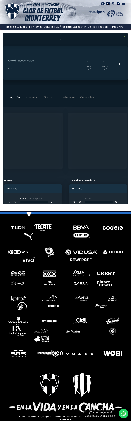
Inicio (8, 27)
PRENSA (113, 27)
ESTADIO (106, 27)
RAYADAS (46, 27)
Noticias (15, 27)
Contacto (121, 27)
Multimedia (29, 27)
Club (21, 27)
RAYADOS (38, 27)
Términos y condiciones (56, 417)
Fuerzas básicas (58, 27)
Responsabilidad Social (76, 27)
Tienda (99, 27)
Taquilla (91, 27)
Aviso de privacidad (74, 417)
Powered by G (65, 419)
